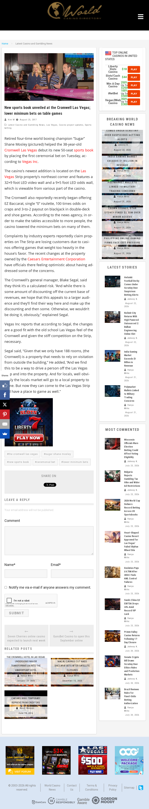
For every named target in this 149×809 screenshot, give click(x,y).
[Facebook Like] (5, 385)
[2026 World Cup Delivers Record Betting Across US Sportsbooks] (112, 505)
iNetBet (113, 93)
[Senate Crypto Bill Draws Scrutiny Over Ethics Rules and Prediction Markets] (112, 661)
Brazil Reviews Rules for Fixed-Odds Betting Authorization (131, 696)
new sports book (19, 462)
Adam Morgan (27, 708)
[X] (5, 404)
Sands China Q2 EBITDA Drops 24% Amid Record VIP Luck (132, 607)
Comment (12, 521)
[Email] (5, 424)
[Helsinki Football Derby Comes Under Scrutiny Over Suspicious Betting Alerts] (112, 281)
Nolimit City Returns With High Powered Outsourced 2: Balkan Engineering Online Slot (131, 323)
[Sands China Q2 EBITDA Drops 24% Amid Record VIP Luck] (112, 604)
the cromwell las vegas (23, 454)
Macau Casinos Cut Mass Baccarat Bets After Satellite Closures (72, 665)
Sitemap (129, 787)
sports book (83, 150)
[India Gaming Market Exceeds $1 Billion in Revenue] (112, 356)
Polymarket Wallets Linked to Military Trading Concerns (122, 186)
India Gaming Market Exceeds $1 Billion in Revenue (122, 161)
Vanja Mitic (27, 675)
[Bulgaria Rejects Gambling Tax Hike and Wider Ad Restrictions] (112, 476)
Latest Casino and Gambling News (26, 125)
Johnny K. (123, 145)
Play (134, 69)
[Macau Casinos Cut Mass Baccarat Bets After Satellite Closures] (72, 658)
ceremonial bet (45, 462)
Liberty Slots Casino (113, 69)
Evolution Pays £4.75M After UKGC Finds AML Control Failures (131, 575)
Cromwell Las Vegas (20, 150)
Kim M (11, 119)
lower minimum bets (75, 462)
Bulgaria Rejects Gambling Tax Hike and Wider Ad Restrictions (132, 479)
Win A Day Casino (113, 85)
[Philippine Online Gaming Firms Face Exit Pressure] (122, 233)
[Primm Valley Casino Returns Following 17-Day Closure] (112, 636)
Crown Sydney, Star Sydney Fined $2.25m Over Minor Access (122, 212)
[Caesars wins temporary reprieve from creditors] (25, 690)
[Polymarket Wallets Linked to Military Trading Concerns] (112, 391)
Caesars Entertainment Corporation (56, 259)
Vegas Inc (30, 161)
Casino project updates (71, 125)
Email (56, 565)
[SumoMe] (5, 434)
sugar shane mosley (58, 454)
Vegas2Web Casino (113, 102)
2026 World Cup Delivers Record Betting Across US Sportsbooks (132, 507)
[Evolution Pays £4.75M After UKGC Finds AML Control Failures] (112, 572)
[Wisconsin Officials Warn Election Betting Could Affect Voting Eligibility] (112, 444)
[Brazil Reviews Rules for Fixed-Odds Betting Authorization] (112, 693)
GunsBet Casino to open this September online (71, 638)
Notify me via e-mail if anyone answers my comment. (50, 587)
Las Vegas (51, 125)
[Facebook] (5, 395)
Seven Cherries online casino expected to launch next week (26, 638)
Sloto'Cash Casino (113, 77)
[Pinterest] (5, 414)
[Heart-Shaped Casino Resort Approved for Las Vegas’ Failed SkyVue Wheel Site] (112, 537)
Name (9, 565)
